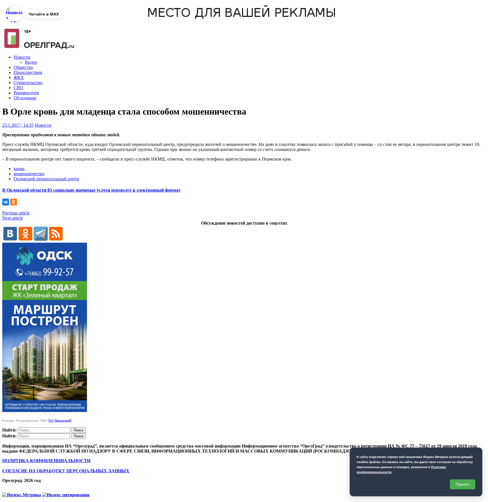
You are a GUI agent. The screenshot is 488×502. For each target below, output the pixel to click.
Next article (12, 218)
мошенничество (29, 173)
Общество (23, 67)
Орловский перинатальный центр (46, 178)
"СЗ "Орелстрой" (60, 420)
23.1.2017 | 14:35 (18, 125)
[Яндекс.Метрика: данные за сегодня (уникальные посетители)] (21, 494)
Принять (463, 484)
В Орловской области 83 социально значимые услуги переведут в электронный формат (91, 190)
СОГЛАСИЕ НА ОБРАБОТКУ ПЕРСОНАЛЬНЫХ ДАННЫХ (65, 470)
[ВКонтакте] (5, 202)
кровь (19, 168)
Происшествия (28, 72)
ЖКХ (19, 77)
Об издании (25, 97)
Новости (22, 57)
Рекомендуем (26, 92)
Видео (31, 62)
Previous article (16, 213)
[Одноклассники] (13, 202)
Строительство (28, 82)
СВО (18, 87)
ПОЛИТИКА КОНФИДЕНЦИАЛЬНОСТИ (46, 460)
